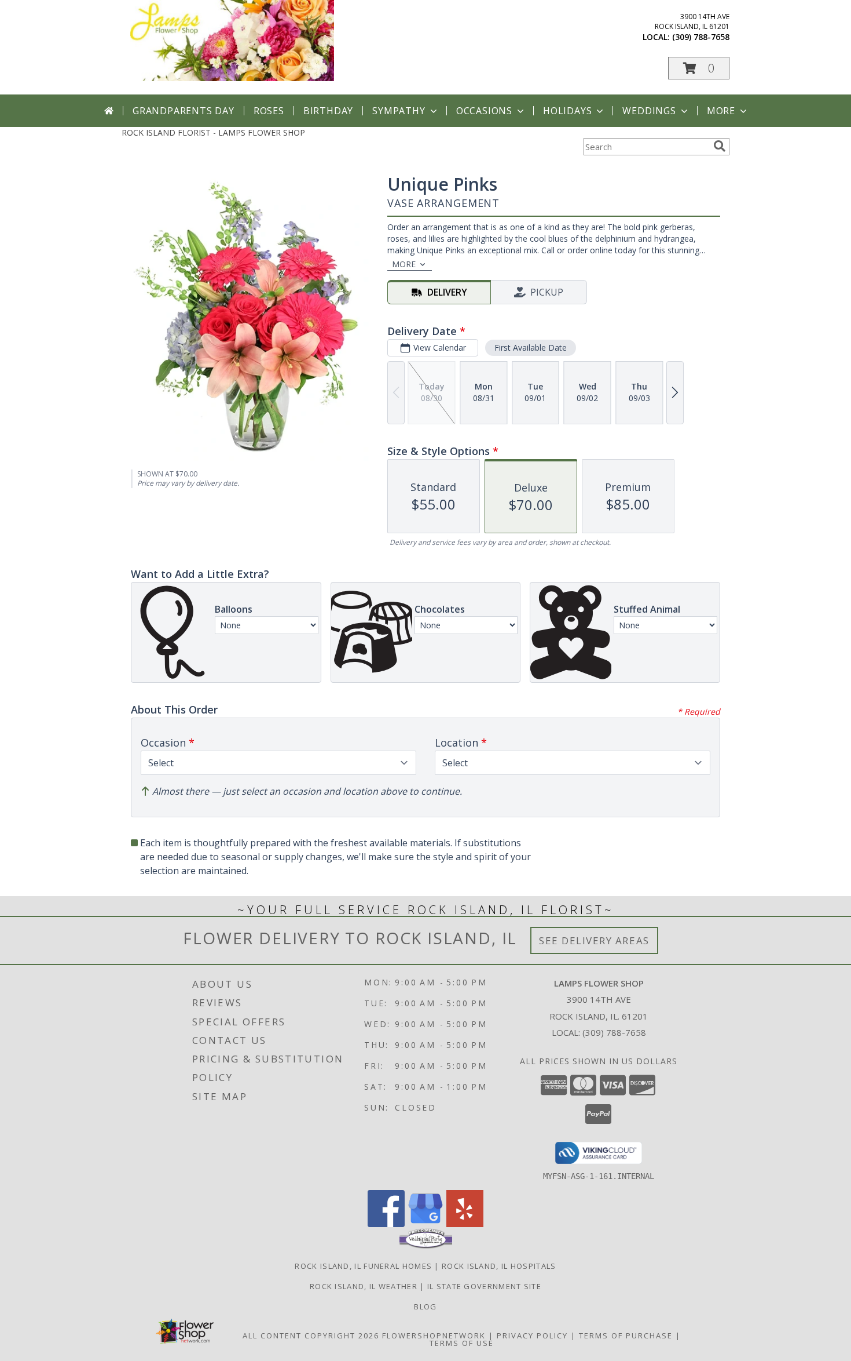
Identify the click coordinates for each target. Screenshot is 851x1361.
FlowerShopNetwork (434, 1335)
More (721, 110)
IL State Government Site (484, 1286)
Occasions (484, 110)
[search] (719, 146)
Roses (269, 110)
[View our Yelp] (464, 1223)
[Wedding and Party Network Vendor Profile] (425, 1245)
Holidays (567, 110)
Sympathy (398, 110)
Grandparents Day (183, 110)
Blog (425, 1306)
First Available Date (530, 347)
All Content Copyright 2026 (311, 1335)
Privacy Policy (532, 1335)
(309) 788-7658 (700, 36)
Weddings (649, 110)
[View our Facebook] (386, 1223)
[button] (698, 68)
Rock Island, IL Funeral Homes (363, 1266)
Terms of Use (462, 1343)
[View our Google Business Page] (425, 1223)
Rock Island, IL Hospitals (499, 1266)
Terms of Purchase (626, 1335)
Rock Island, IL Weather (363, 1286)
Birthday (328, 110)
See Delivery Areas (594, 940)
